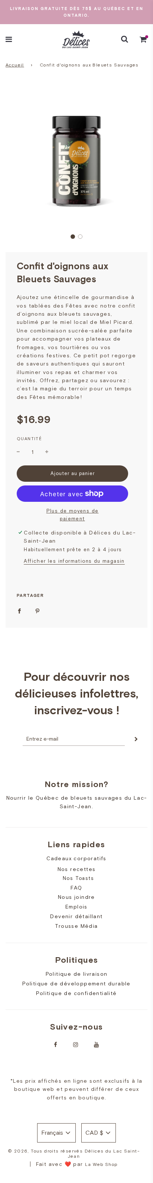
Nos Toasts (78, 878)
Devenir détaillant (76, 916)
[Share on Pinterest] (37, 610)
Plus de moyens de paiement (72, 514)
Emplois (76, 907)
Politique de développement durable (76, 984)
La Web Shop (101, 1164)
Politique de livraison (77, 974)
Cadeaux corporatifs (76, 858)
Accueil (15, 65)
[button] (73, 236)
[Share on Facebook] (19, 610)
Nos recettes (77, 869)
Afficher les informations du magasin (74, 561)
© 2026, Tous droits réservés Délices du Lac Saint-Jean (74, 1153)
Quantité (29, 438)
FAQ (76, 888)
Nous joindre (76, 897)
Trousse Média (76, 926)
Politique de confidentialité (76, 993)
